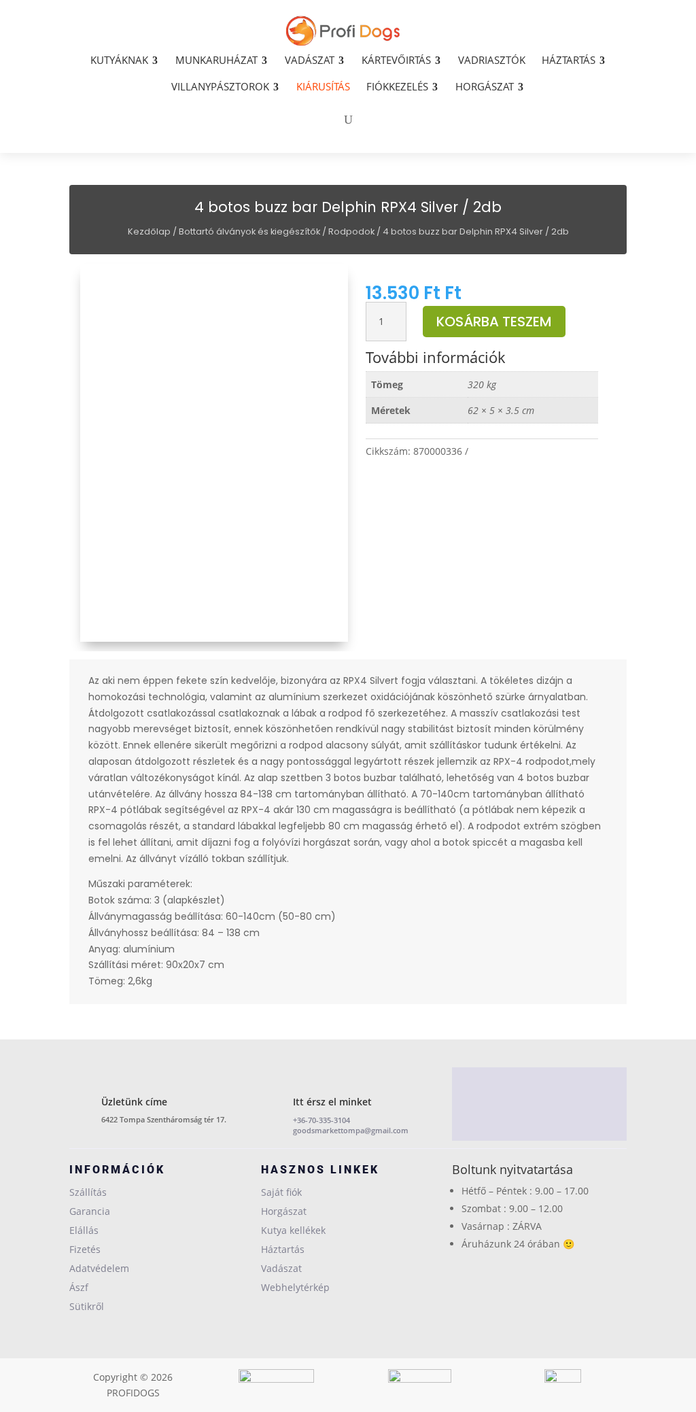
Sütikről (86, 1306)
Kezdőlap (149, 231)
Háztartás (282, 1249)
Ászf (78, 1287)
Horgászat (284, 1211)
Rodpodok (351, 231)
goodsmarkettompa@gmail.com (350, 1130)
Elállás (84, 1230)
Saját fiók (281, 1192)
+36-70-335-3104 (321, 1120)
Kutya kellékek (293, 1230)
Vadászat (281, 1268)
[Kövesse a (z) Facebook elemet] (539, 1107)
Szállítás (88, 1192)
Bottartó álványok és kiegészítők (249, 231)
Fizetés (85, 1249)
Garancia (89, 1211)
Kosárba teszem (494, 321)
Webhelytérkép (295, 1287)
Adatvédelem (99, 1268)
